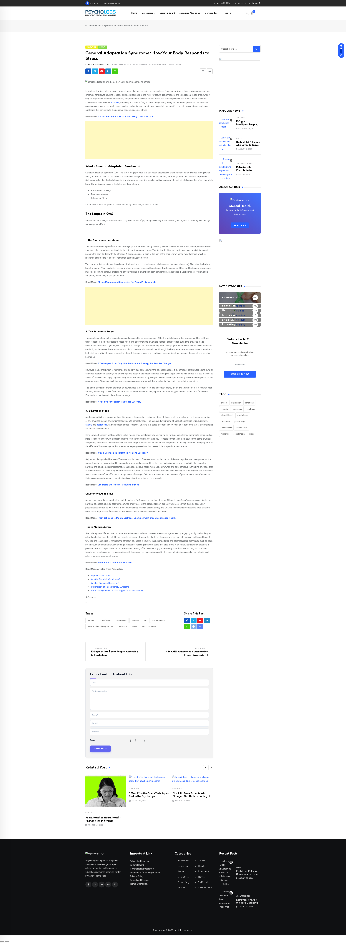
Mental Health (227, 415)
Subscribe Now (240, 374)
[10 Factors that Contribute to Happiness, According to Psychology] (226, 169)
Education (134, 788)
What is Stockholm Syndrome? (105, 579)
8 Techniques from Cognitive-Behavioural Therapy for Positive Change (134, 363)
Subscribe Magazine (189, 13)
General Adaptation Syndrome (100, 626)
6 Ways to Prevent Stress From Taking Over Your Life (125, 116)
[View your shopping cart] (252, 13)
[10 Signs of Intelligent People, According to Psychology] (226, 123)
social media (239, 434)
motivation (225, 421)
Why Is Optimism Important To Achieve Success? (123, 453)
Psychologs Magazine (98, 65)
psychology (239, 421)
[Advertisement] (149, 140)
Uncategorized (243, 896)
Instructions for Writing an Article (145, 872)
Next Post (200, 648)
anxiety (88, 424)
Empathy (225, 409)
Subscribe (240, 225)
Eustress (135, 620)
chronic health (105, 620)
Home (134, 13)
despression (121, 620)
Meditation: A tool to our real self (115, 562)
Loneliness (250, 409)
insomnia (115, 102)
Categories (147, 13)
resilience (225, 434)
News (238, 867)
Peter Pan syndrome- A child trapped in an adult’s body (117, 590)
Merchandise (210, 13)
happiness (237, 409)
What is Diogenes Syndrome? (105, 583)
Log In (227, 13)
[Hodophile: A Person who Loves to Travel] (226, 143)
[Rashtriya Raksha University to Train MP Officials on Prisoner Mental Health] (226, 872)
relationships (241, 427)
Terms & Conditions (139, 884)
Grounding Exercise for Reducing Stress (118, 484)
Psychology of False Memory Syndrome (110, 587)
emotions (249, 403)
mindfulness (242, 415)
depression (102, 424)
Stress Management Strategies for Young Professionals (127, 282)
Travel (239, 138)
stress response (149, 626)
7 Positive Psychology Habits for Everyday (119, 402)
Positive (251, 164)
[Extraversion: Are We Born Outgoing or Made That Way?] (226, 901)
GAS (145, 620)
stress (134, 626)
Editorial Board (167, 13)
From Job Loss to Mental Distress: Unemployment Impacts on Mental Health (137, 518)
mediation (122, 626)
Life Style (240, 118)
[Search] (247, 13)
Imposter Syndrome (100, 575)
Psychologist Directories (142, 868)
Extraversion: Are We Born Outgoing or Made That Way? (125, 3)
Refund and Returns (139, 880)
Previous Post (101, 648)
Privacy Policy (137, 876)
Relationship (226, 427)
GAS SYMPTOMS (158, 620)
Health (88, 813)
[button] (205, 767)
